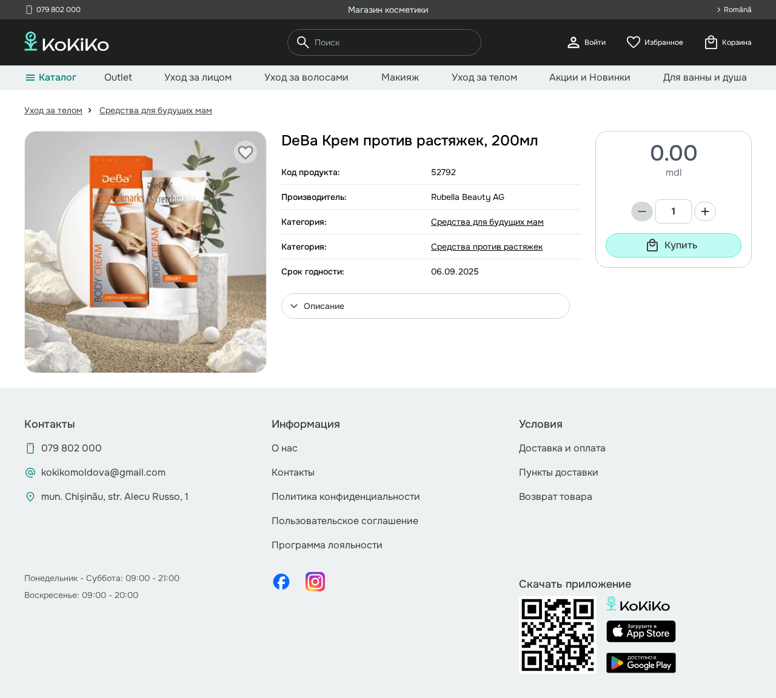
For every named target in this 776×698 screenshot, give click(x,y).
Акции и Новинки (589, 77)
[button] (425, 306)
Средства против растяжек (487, 246)
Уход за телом (484, 77)
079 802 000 (52, 10)
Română (738, 10)
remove (642, 211)
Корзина (727, 42)
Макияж (400, 77)
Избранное (654, 42)
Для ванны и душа (705, 77)
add (705, 211)
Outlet (118, 77)
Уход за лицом (198, 77)
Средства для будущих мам (155, 110)
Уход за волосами (306, 77)
